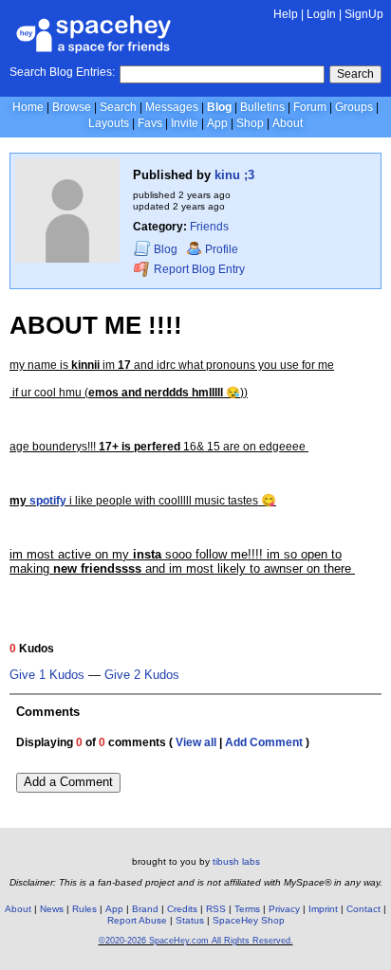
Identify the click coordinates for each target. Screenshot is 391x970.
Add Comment (264, 742)
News (52, 909)
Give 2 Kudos (141, 675)
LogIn (321, 14)
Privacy (284, 909)
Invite (184, 123)
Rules (84, 909)
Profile (221, 249)
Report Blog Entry (198, 270)
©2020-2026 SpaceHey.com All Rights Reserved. (196, 940)
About (287, 123)
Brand (145, 909)
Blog (219, 107)
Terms (247, 909)
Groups (354, 107)
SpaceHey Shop (249, 920)
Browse (71, 107)
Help (285, 14)
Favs (150, 123)
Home (28, 107)
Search (355, 74)
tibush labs (236, 861)
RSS (216, 909)
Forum (309, 107)
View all (196, 742)
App (217, 123)
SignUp (363, 14)
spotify (47, 500)
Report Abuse (137, 920)
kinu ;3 (234, 175)
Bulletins (262, 107)
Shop (250, 123)
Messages (171, 107)
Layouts (108, 123)
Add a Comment (68, 782)
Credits (182, 909)
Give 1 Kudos (46, 675)
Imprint (323, 909)
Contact (363, 909)
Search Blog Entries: (62, 72)
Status (190, 920)
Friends (209, 226)
